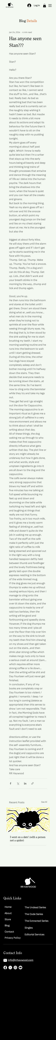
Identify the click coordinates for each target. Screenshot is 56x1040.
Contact (9, 931)
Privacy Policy (13, 937)
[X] (10, 967)
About (8, 913)
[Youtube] (20, 967)
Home (8, 907)
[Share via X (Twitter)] (17, 783)
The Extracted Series (36, 920)
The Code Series (34, 914)
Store (8, 919)
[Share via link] (32, 783)
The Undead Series (35, 907)
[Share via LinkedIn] (25, 783)
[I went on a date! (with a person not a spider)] (28, 819)
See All (44, 802)
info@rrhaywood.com (20, 960)
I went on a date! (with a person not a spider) (27, 838)
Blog (7, 925)
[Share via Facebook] (10, 783)
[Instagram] (15, 967)
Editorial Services (34, 934)
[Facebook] (5, 967)
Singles (29, 927)
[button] (44, 5)
